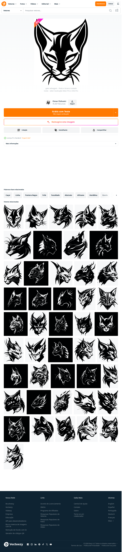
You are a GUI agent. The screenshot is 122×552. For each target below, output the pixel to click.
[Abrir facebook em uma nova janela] (28, 544)
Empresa (8, 514)
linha (17, 195)
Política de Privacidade (90, 545)
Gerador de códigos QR (14, 533)
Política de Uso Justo (107, 545)
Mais (56, 4)
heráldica (93, 195)
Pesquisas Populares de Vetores (49, 515)
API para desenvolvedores (15, 521)
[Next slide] (112, 195)
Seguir (71, 104)
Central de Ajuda (79, 504)
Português (111, 510)
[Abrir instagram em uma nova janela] (32, 544)
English (110, 504)
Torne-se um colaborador (78, 515)
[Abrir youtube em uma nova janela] (51, 544)
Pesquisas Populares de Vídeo (49, 526)
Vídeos (33, 4)
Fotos (22, 4)
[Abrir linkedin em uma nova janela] (35, 544)
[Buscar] (108, 10)
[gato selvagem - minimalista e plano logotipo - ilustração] (89, 376)
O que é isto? (26, 138)
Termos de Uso (74, 545)
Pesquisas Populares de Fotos (49, 520)
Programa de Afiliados (48, 510)
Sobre (75, 510)
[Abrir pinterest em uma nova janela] (39, 544)
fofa (44, 195)
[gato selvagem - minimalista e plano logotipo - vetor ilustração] (36, 217)
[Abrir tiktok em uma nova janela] (43, 544)
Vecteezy (8, 507)
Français (110, 517)
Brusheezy (9, 504)
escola (105, 195)
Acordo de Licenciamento (50, 504)
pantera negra (31, 195)
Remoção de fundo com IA (15, 530)
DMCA (42, 507)
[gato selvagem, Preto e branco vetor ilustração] (61, 273)
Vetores (11, 4)
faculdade (55, 195)
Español (110, 507)
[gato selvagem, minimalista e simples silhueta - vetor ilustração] (47, 245)
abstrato (68, 195)
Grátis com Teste (60, 112)
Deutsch (110, 514)
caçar (8, 195)
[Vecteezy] (3, 3)
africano (80, 195)
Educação (9, 517)
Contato (76, 507)
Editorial (45, 4)
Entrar (109, 4)
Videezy (8, 510)
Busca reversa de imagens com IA (15, 525)
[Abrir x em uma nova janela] (47, 544)
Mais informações (12, 144)
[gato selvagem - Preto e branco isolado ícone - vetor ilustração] (13, 217)
